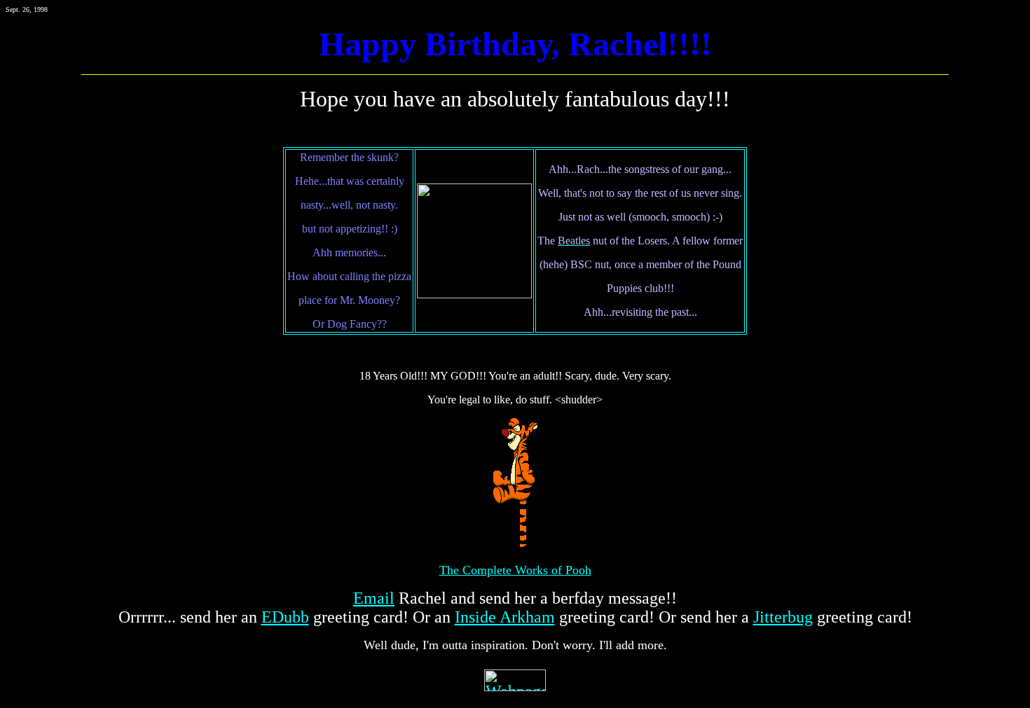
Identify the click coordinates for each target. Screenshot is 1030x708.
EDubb (285, 617)
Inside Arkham (505, 617)
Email (373, 598)
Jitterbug (783, 617)
